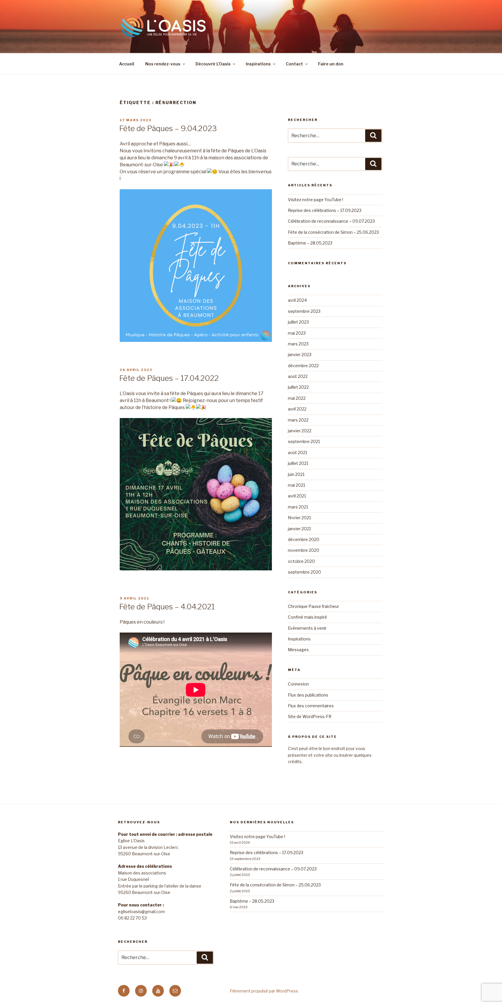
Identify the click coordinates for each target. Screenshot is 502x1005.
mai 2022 (297, 398)
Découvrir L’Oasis (213, 63)
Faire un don (330, 63)
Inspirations (258, 63)
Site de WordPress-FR (309, 716)
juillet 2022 (298, 387)
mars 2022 (298, 419)
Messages (298, 649)
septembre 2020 (304, 572)
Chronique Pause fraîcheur (313, 606)
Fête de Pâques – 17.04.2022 (169, 378)
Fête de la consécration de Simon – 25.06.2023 (333, 232)
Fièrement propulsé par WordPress (264, 990)
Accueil (126, 63)
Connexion (298, 683)
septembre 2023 (304, 311)
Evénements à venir (307, 628)
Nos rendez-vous (162, 63)
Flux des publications (308, 694)
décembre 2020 (303, 539)
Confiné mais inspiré (307, 617)
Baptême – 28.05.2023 (310, 242)
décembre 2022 (303, 365)
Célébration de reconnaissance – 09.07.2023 (331, 221)
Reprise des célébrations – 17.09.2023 (324, 210)
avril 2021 (297, 495)
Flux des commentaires (311, 705)
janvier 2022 (299, 430)
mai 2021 (296, 485)
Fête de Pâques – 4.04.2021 (167, 606)
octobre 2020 (301, 561)
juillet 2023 (298, 321)
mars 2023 (298, 343)
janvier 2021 (299, 528)
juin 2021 (296, 474)
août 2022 (298, 376)
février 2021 (299, 517)
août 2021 (297, 452)
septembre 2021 (304, 441)
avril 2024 (297, 300)
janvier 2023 (299, 354)
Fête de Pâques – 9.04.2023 (168, 128)
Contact (294, 63)
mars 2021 (298, 506)
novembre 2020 (303, 550)
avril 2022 (297, 408)
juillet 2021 (298, 463)
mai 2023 (297, 333)
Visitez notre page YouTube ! (315, 199)
